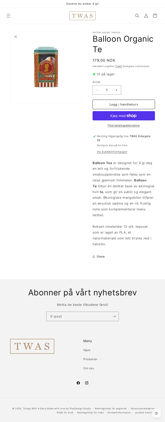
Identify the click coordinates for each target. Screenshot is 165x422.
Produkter (90, 359)
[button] (8, 15)
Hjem (86, 350)
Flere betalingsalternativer (124, 125)
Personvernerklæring (143, 408)
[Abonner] (114, 316)
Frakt (119, 66)
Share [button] (101, 256)
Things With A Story (34, 408)
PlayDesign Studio (80, 408)
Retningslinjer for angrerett (111, 408)
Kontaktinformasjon (119, 412)
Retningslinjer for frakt (90, 412)
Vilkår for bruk (65, 412)
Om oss (88, 368)
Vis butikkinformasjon (112, 151)
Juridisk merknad (145, 412)
